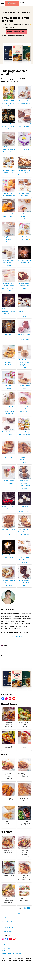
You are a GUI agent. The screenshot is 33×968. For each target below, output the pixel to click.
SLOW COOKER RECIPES (9, 928)
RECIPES (4, 917)
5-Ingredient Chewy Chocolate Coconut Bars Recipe (9, 362)
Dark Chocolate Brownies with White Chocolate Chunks (8, 149)
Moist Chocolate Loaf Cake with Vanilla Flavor (24, 126)
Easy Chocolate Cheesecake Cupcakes (8, 239)
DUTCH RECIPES (7, 921)
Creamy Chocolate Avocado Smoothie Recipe (8, 262)
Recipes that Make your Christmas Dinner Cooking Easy (24, 172)
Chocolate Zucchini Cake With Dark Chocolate (24, 583)
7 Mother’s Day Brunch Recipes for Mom (24, 434)
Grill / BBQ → (28, 908)
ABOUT (4, 944)
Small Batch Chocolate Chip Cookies (24, 216)
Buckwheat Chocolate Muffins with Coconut (24, 408)
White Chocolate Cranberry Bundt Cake (24, 285)
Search (3, 656)
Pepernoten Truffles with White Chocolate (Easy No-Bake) (8, 126)
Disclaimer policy (7, 951)
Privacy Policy (6, 948)
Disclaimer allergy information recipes (13, 953)
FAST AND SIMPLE (7, 931)
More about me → (16, 636)
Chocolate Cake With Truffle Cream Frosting (8, 531)
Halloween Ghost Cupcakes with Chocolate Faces (24, 508)
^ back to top (16, 913)
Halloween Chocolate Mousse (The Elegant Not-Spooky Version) (8, 311)
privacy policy (16, 967)
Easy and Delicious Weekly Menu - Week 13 (8, 103)
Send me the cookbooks (15, 32)
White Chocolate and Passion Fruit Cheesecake (8, 583)
